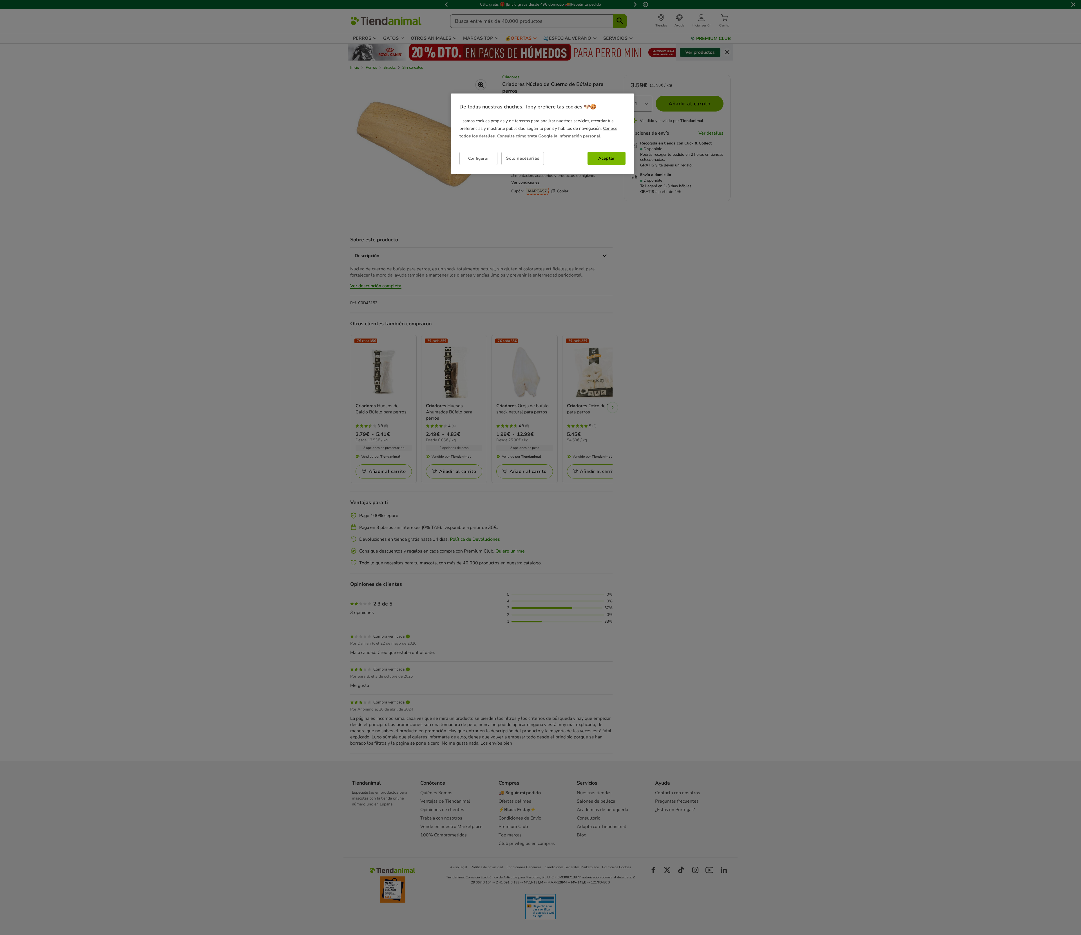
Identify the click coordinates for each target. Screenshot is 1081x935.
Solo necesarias (522, 158)
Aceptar (606, 158)
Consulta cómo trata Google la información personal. (549, 136)
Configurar (478, 158)
